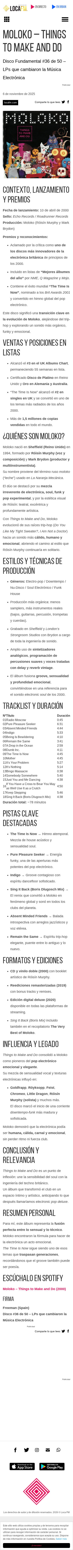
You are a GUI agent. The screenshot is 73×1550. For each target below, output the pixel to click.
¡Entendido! (36, 1545)
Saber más (61, 1538)
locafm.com (10, 102)
